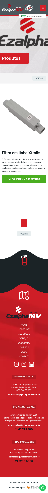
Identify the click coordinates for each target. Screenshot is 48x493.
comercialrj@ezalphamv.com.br (24, 457)
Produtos (24, 342)
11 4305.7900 (24, 429)
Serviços (24, 338)
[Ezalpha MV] (17, 7)
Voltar (39, 78)
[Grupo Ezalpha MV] (24, 312)
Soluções (24, 333)
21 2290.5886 (24, 461)
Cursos (24, 347)
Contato (24, 356)
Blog (24, 351)
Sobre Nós (24, 329)
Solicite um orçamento (26, 179)
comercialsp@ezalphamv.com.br (24, 394)
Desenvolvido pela (16, 487)
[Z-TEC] (32, 16)
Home (24, 324)
